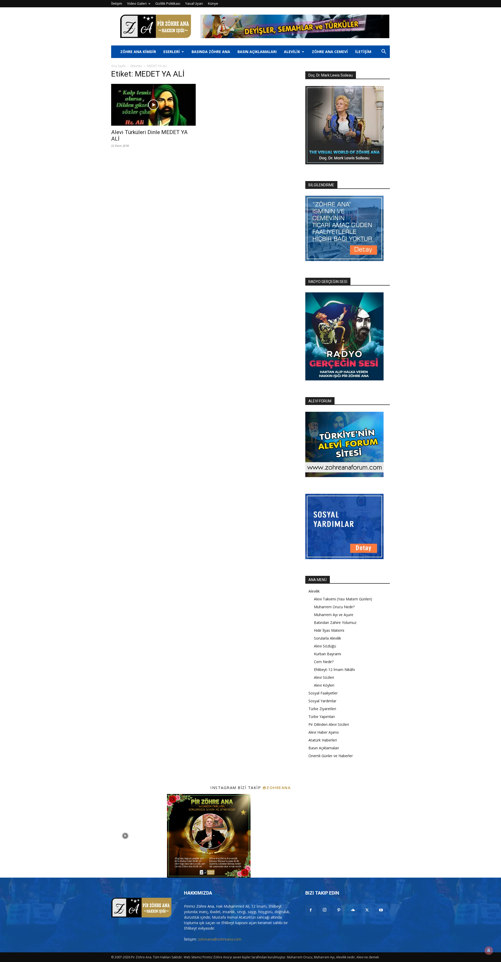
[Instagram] (324, 910)
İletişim (116, 3)
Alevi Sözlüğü (325, 646)
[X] (367, 910)
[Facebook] (310, 910)
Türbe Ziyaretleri (322, 708)
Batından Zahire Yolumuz (335, 622)
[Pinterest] (338, 910)
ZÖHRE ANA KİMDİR (138, 51)
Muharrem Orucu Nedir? (334, 606)
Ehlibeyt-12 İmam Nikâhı (334, 669)
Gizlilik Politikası (167, 3)
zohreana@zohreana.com (219, 939)
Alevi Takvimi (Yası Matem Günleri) (343, 598)
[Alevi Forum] (344, 475)
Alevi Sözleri (324, 677)
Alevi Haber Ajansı (323, 732)
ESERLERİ (171, 51)
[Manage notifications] (489, 950)
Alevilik (314, 591)
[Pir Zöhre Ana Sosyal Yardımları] (344, 557)
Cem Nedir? (323, 661)
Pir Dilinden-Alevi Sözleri (328, 724)
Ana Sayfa (118, 66)
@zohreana (277, 787)
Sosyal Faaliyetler (323, 693)
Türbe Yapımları (321, 716)
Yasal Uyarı (194, 3)
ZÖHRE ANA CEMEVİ (330, 51)
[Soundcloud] (353, 910)
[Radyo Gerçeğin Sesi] (344, 378)
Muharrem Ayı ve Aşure (333, 614)
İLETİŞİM (363, 51)
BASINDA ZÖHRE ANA (211, 51)
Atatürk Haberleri (322, 740)
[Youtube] (381, 910)
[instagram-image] (42, 836)
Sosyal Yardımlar (322, 700)
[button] (383, 52)
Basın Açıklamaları (323, 747)
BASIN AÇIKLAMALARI (257, 51)
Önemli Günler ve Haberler (330, 755)
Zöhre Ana (205, 906)
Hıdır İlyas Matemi (329, 630)
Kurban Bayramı (327, 653)
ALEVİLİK (292, 51)
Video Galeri (137, 3)
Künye (213, 3)
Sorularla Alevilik (327, 638)
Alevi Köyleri (324, 685)
